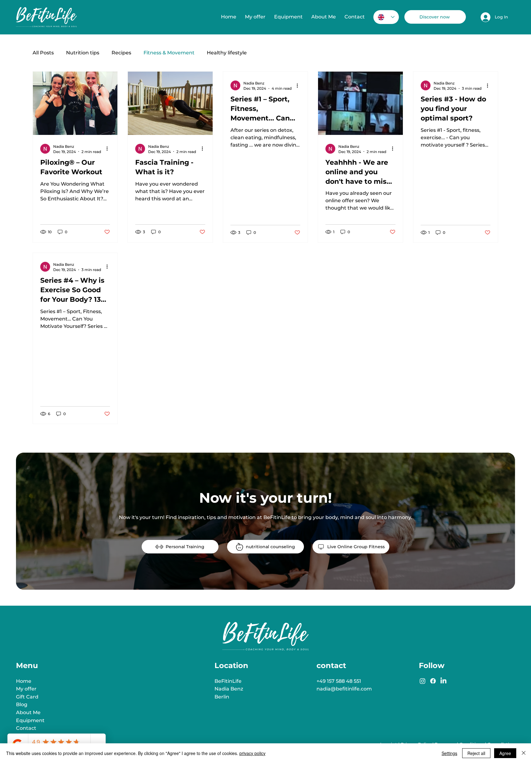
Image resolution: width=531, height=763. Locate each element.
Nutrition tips (82, 53)
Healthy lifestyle (227, 53)
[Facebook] (433, 681)
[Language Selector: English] (386, 17)
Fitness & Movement (169, 53)
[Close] (523, 753)
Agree (505, 753)
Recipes (121, 53)
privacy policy (252, 753)
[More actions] (109, 148)
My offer (26, 689)
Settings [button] (449, 753)
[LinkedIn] (443, 681)
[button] (255, 17)
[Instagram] (422, 681)
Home (23, 681)
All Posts (43, 53)
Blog (21, 704)
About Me (28, 712)
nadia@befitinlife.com (344, 689)
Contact (26, 728)
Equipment (30, 720)
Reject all (476, 753)
